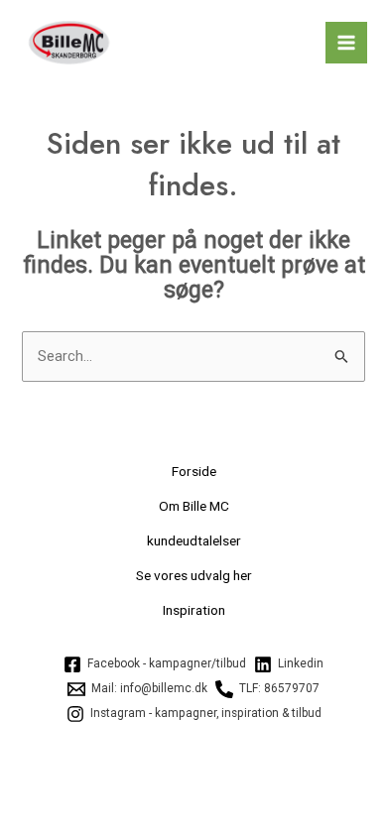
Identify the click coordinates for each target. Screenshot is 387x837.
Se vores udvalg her (194, 575)
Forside (194, 471)
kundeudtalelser (194, 540)
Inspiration (194, 610)
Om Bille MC (194, 506)
